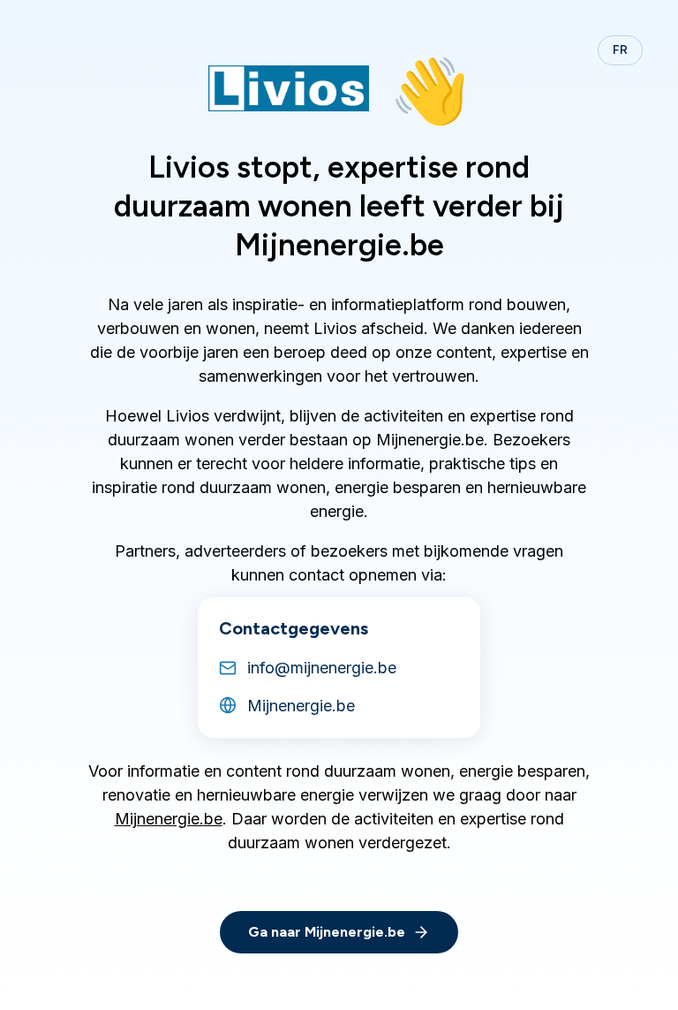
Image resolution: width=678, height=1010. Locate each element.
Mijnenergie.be (168, 818)
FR (620, 49)
